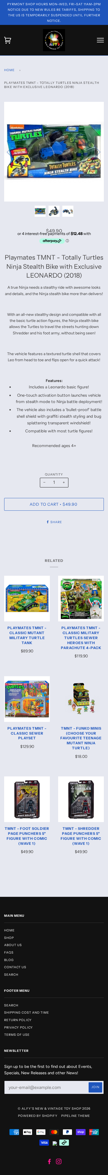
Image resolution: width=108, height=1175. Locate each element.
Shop (9, 938)
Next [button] (94, 151)
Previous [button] (13, 151)
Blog (9, 960)
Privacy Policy (18, 1027)
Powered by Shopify (38, 1116)
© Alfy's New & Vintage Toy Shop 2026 (54, 1109)
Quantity (54, 474)
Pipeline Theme (75, 1116)
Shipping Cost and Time (26, 1012)
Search (11, 975)
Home (9, 70)
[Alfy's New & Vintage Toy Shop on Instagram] (59, 1162)
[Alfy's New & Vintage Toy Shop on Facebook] (49, 1162)
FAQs (9, 952)
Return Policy (18, 1020)
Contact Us (15, 967)
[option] (54, 152)
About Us (13, 945)
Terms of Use (17, 1035)
